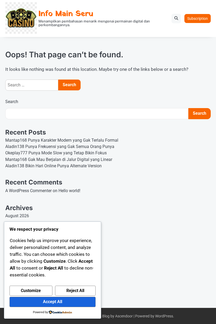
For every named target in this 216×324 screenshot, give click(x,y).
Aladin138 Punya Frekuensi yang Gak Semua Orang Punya (59, 146)
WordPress (164, 316)
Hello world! (69, 190)
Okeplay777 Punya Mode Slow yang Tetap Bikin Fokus (56, 153)
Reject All (75, 290)
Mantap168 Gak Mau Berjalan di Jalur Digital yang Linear (58, 159)
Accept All (52, 301)
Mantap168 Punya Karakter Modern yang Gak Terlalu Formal (61, 140)
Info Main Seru (65, 14)
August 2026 (17, 216)
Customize (31, 290)
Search (11, 101)
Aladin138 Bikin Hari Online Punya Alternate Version (53, 166)
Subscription (197, 18)
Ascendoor (124, 316)
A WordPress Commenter (28, 190)
